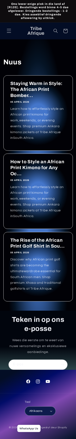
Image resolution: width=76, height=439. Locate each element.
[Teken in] (62, 364)
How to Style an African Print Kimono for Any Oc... (37, 167)
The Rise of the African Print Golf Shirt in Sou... (37, 243)
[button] (9, 31)
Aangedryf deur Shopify (52, 427)
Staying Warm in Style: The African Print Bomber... (36, 89)
